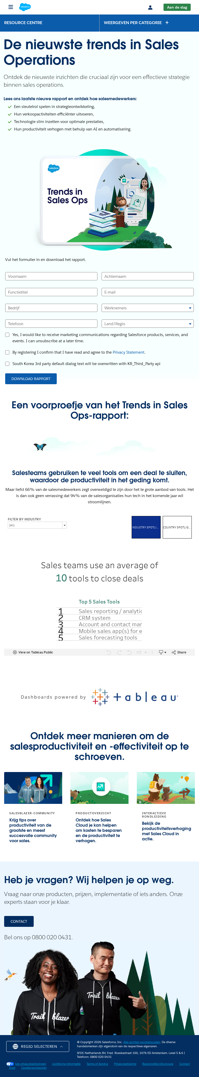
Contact (184, 1064)
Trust (12, 1068)
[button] (136, 22)
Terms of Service (97, 1064)
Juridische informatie (66, 1064)
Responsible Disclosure (157, 1064)
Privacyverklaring (125, 1064)
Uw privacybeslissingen (30, 1064)
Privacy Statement (128, 352)
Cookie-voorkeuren (34, 1068)
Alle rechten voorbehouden (141, 1042)
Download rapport (31, 378)
